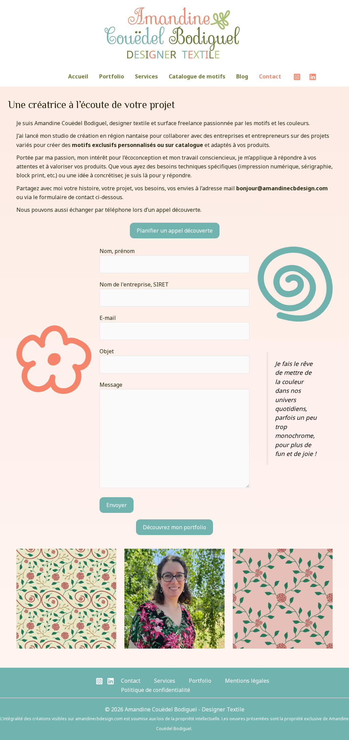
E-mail (108, 318)
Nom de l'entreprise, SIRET (134, 284)
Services (146, 76)
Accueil (78, 76)
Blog (242, 76)
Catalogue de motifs (197, 76)
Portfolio (111, 76)
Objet (107, 351)
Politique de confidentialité (155, 690)
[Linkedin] (312, 76)
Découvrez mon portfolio (174, 527)
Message (111, 384)
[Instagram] (297, 76)
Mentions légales (247, 680)
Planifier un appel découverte (175, 230)
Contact (270, 76)
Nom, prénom (117, 251)
